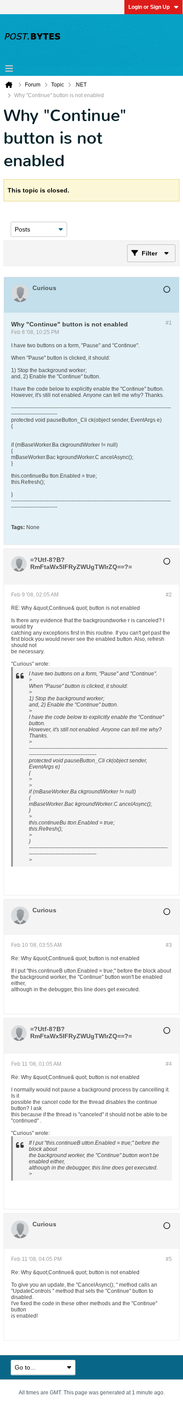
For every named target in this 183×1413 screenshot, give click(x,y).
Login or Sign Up (149, 7)
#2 (169, 595)
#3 (169, 945)
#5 (169, 1259)
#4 (169, 1064)
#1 (169, 323)
